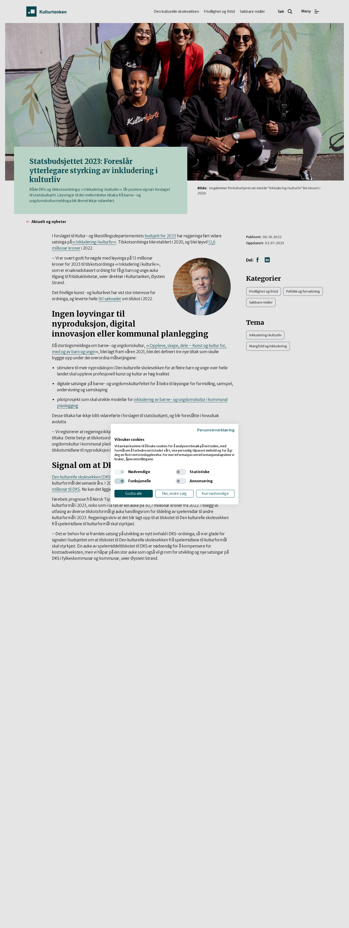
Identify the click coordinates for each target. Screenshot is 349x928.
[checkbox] (119, 471)
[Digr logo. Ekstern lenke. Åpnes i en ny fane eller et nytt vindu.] (117, 434)
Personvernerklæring (216, 430)
